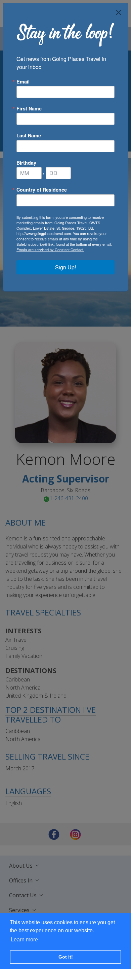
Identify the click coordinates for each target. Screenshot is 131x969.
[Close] (119, 12)
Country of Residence (41, 189)
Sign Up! (65, 267)
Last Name (28, 135)
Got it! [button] (65, 957)
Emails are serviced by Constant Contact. (50, 249)
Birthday (26, 162)
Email (23, 81)
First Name (29, 108)
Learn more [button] (24, 939)
